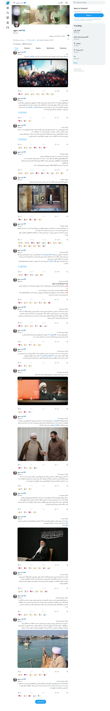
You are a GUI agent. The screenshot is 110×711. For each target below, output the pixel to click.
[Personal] (68, 39)
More (75, 63)
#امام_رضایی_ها (47, 254)
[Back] (14, 3)
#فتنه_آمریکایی (54, 425)
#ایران (35, 107)
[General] (68, 35)
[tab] (16, 48)
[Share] (67, 91)
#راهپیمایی (53, 334)
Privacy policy (77, 69)
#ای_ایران (65, 525)
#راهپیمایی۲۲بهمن (47, 355)
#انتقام (32, 56)
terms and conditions (88, 20)
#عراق (30, 107)
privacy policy (77, 20)
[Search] (66, 2)
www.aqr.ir (31, 40)
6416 (27, 44)
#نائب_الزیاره (52, 261)
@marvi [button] (19, 54)
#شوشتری (56, 420)
